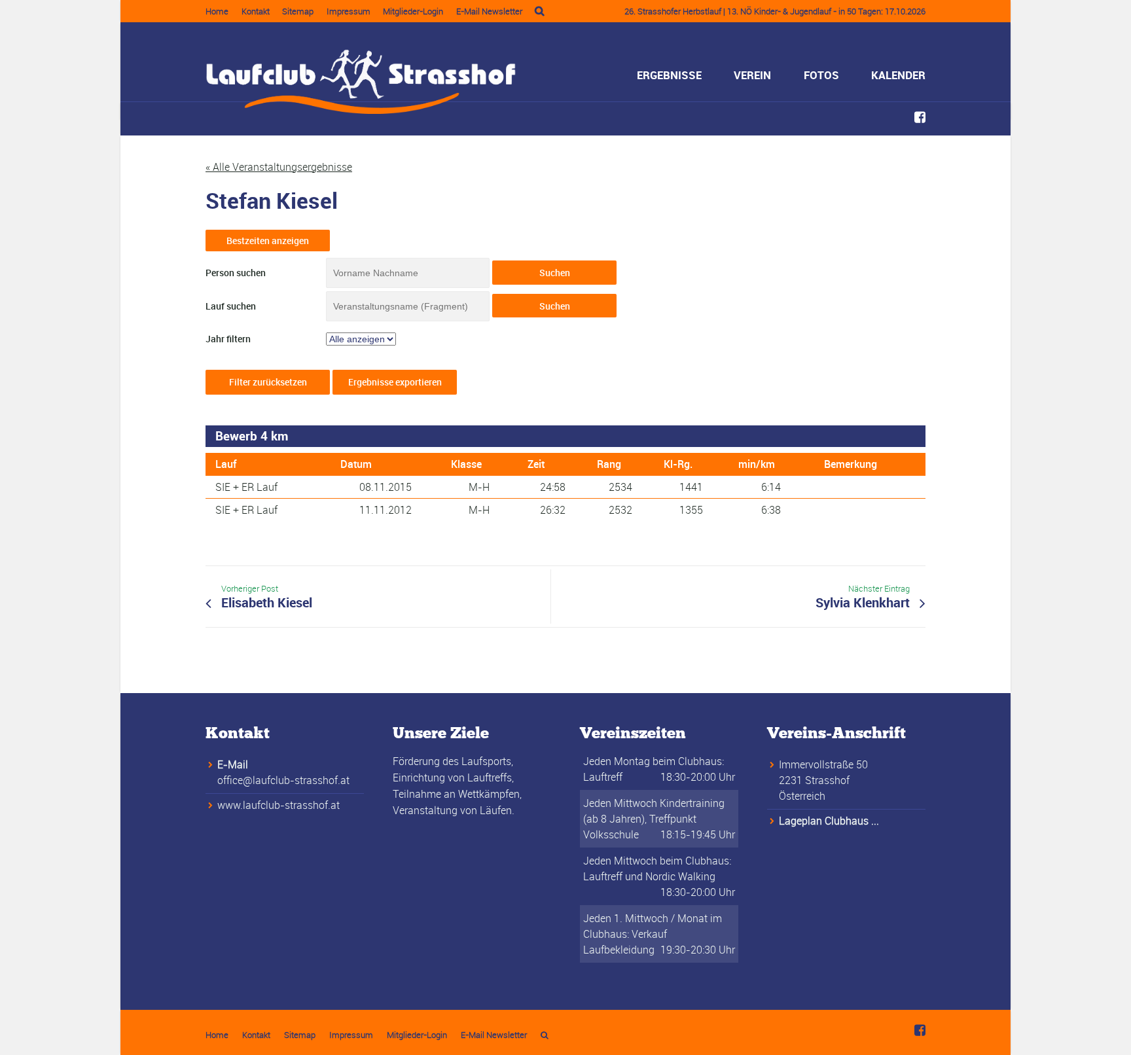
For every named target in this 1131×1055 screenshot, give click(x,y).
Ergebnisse (669, 74)
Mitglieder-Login (413, 11)
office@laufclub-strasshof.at (283, 780)
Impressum (348, 11)
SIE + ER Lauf (246, 487)
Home (217, 11)
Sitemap (298, 11)
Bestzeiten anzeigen (267, 240)
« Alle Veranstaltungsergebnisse (279, 167)
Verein (752, 74)
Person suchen (236, 272)
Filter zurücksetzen (268, 382)
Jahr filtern (228, 338)
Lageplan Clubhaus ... (829, 821)
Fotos (821, 74)
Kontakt (256, 11)
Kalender (898, 74)
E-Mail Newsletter (489, 11)
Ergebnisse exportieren (395, 382)
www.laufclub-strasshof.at (278, 805)
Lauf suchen (231, 306)
